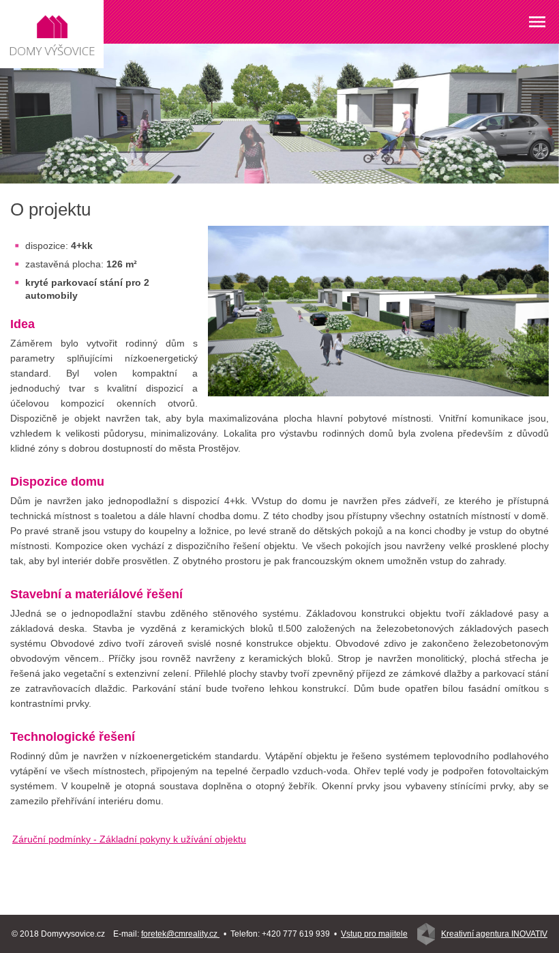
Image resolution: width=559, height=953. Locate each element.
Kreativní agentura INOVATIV (494, 934)
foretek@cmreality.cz (180, 934)
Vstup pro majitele (374, 934)
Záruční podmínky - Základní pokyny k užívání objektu (129, 839)
